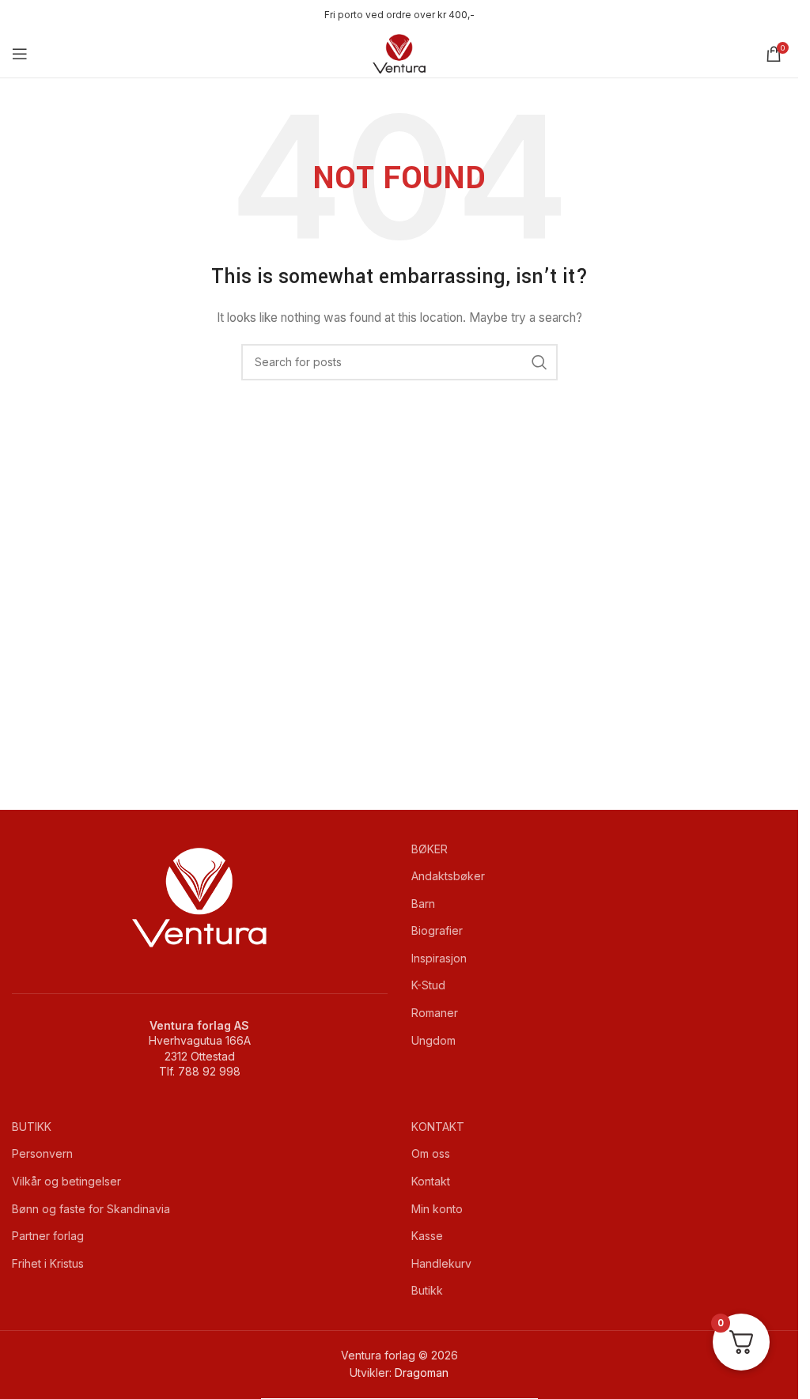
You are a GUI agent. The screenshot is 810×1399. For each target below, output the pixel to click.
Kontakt (430, 1181)
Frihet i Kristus (48, 1263)
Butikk (427, 1290)
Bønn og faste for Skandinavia (91, 1209)
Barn (423, 903)
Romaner (434, 1012)
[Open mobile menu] (20, 54)
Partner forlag (48, 1235)
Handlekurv (441, 1263)
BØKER (429, 849)
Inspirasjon (439, 958)
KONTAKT (437, 1126)
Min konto (437, 1209)
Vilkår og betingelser (66, 1181)
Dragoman (422, 1372)
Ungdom (433, 1040)
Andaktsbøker (448, 876)
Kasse (427, 1235)
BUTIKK (31, 1126)
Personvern (42, 1153)
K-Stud (428, 985)
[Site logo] (399, 52)
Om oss (430, 1153)
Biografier (437, 930)
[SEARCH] (539, 362)
